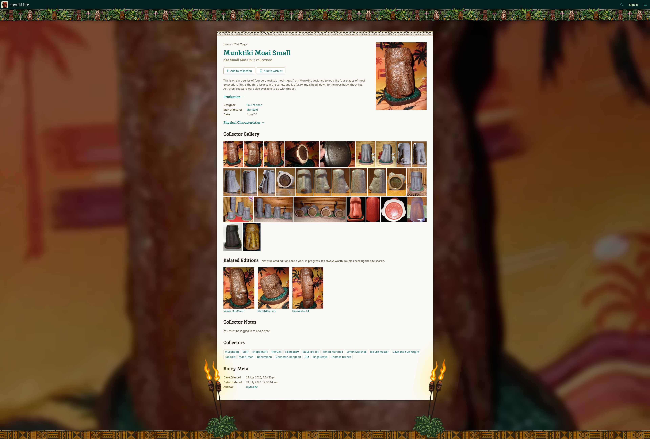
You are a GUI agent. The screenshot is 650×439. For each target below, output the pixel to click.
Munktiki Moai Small (256, 52)
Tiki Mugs (240, 44)
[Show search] (621, 4)
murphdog (232, 352)
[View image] (401, 76)
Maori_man (246, 357)
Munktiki (252, 109)
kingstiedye (320, 357)
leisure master (379, 352)
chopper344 (260, 352)
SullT (246, 352)
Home (227, 44)
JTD (307, 357)
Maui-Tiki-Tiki (310, 352)
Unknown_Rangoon (288, 357)
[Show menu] (645, 4)
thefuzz (276, 352)
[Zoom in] (233, 154)
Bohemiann (264, 357)
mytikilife (252, 387)
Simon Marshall (333, 352)
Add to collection (241, 71)
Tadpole (230, 357)
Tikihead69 (292, 352)
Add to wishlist (273, 71)
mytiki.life (19, 4)
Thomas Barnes (341, 357)
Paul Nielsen (254, 105)
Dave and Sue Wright (405, 352)
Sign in (633, 5)
